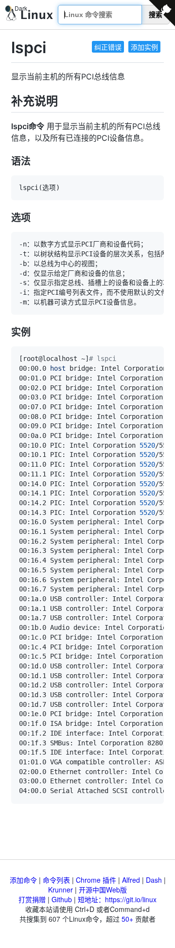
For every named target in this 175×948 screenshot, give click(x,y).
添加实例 (144, 47)
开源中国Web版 (103, 889)
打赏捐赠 (32, 899)
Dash (154, 880)
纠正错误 (108, 47)
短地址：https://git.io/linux (117, 899)
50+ (127, 919)
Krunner (60, 889)
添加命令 (23, 880)
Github (62, 899)
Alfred (131, 880)
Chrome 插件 (96, 880)
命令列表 (56, 880)
